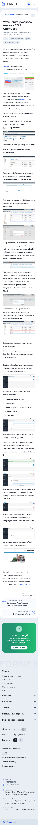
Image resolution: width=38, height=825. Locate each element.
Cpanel (27, 39)
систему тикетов (23, 584)
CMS (5, 39)
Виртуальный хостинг (11, 42)
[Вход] (29, 4)
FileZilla (22, 99)
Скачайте (7, 66)
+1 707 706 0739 (11, 782)
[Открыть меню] (34, 4)
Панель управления (16, 39)
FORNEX (8, 779)
